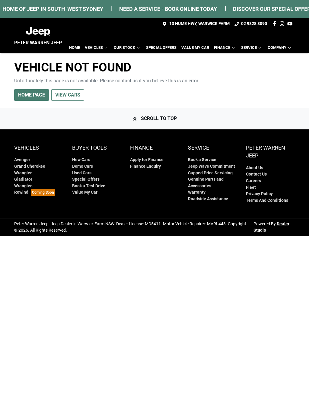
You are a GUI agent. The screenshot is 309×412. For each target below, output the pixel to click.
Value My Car (195, 47)
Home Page (31, 95)
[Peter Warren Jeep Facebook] (275, 23)
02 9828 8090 (254, 23)
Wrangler (23, 173)
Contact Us (256, 174)
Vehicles (94, 47)
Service (249, 47)
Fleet (251, 187)
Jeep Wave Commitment (211, 166)
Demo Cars (82, 166)
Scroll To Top (159, 118)
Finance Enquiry (145, 166)
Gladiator (23, 179)
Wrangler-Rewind (23, 189)
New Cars (81, 159)
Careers (253, 180)
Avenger (22, 159)
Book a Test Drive (88, 186)
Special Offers (161, 47)
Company (277, 47)
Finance (222, 47)
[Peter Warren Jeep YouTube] (291, 23)
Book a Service (202, 159)
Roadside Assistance (208, 198)
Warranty (196, 192)
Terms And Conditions (267, 200)
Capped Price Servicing (210, 173)
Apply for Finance (147, 159)
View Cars (67, 95)
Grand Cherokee (29, 166)
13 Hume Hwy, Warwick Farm (199, 23)
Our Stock (124, 47)
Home (74, 47)
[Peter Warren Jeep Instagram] (283, 23)
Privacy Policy (259, 193)
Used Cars (81, 173)
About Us (254, 167)
